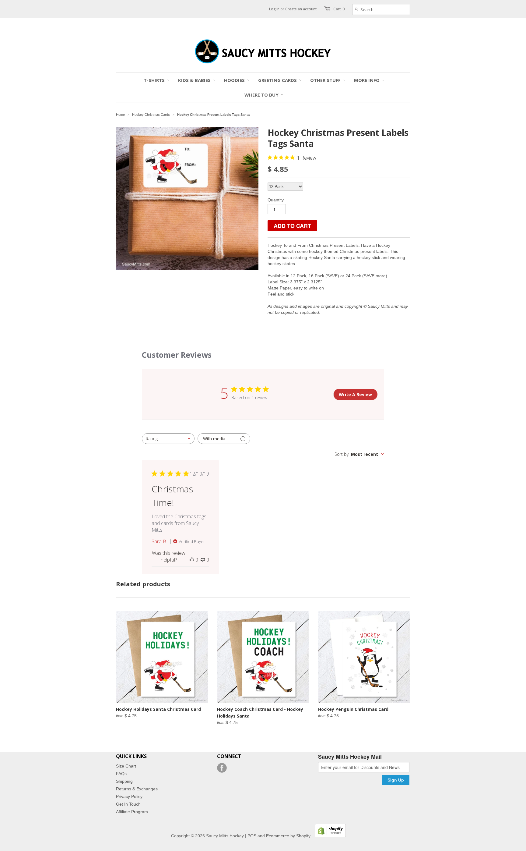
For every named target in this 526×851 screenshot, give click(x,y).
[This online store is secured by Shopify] (329, 835)
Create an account (301, 9)
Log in (274, 9)
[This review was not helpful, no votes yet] (203, 559)
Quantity (276, 199)
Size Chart (126, 766)
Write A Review (355, 394)
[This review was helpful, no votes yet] (192, 559)
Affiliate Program (132, 811)
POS (251, 835)
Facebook (222, 768)
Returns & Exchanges (137, 788)
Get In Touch (128, 804)
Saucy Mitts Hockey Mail (350, 756)
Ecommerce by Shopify (288, 835)
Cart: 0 (339, 9)
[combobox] (168, 438)
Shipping (124, 781)
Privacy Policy (129, 796)
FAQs (121, 773)
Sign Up (395, 780)
